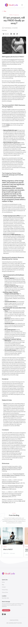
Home (3, 582)
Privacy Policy (5, 589)
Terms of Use (5, 592)
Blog (3, 584)
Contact (4, 587)
